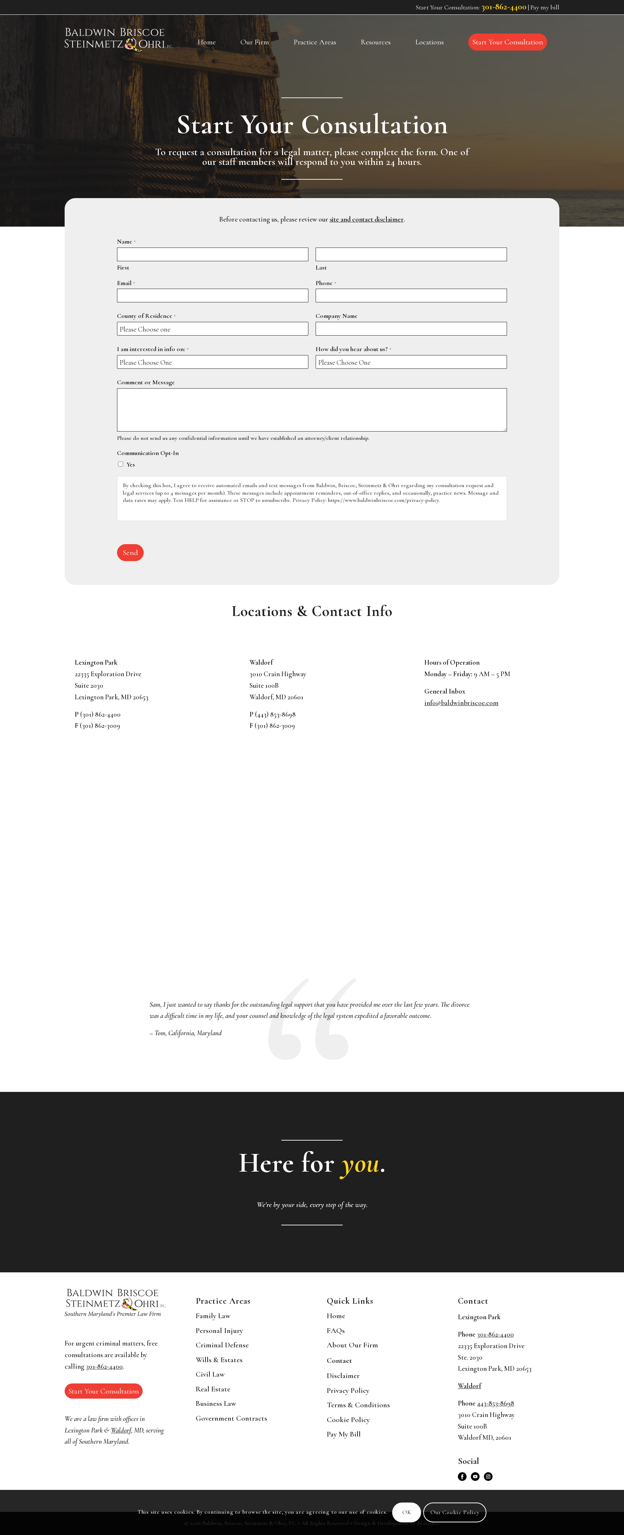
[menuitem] (207, 42)
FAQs (336, 1330)
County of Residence (146, 316)
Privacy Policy (348, 1390)
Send (130, 552)
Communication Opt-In (148, 453)
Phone (326, 283)
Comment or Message (146, 382)
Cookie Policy (348, 1419)
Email (126, 283)
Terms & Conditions (358, 1404)
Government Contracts (231, 1418)
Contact (339, 1360)
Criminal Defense (222, 1345)
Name (126, 241)
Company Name (337, 316)
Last (321, 267)
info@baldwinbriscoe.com (461, 703)
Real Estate (213, 1389)
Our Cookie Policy (455, 1512)
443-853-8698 (495, 1403)
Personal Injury (219, 1330)
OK (406, 1512)
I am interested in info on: (153, 349)
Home (336, 1315)
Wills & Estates (219, 1359)
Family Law (213, 1315)
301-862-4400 (503, 6)
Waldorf (121, 1430)
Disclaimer (343, 1375)
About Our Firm (352, 1345)
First (123, 267)
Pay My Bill (344, 1434)
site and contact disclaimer (367, 219)
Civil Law (210, 1374)
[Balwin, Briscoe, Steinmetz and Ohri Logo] (119, 39)
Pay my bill (544, 7)
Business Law (216, 1403)
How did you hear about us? (353, 349)
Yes (131, 464)
